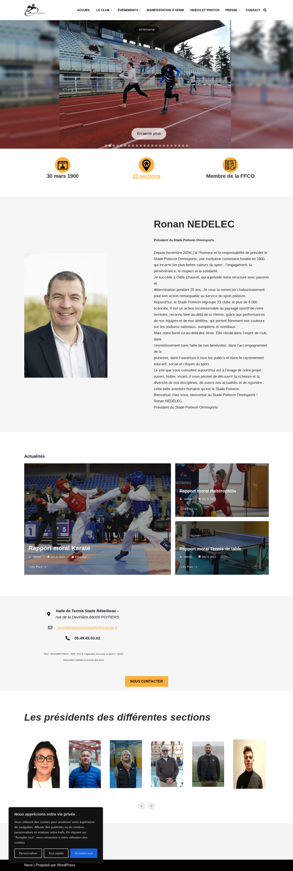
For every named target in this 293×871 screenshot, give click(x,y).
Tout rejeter (56, 853)
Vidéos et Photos (204, 10)
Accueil (83, 10)
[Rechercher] (265, 10)
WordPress (66, 865)
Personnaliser (28, 853)
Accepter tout (84, 853)
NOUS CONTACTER (146, 681)
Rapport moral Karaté (59, 548)
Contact (253, 10)
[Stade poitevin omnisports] (34, 10)
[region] (56, 834)
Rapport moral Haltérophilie (208, 491)
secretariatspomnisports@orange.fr (87, 628)
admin (37, 556)
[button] (111, 10)
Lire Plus (36, 566)
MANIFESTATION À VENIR (165, 10)
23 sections (146, 176)
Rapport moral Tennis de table (210, 548)
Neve (28, 865)
